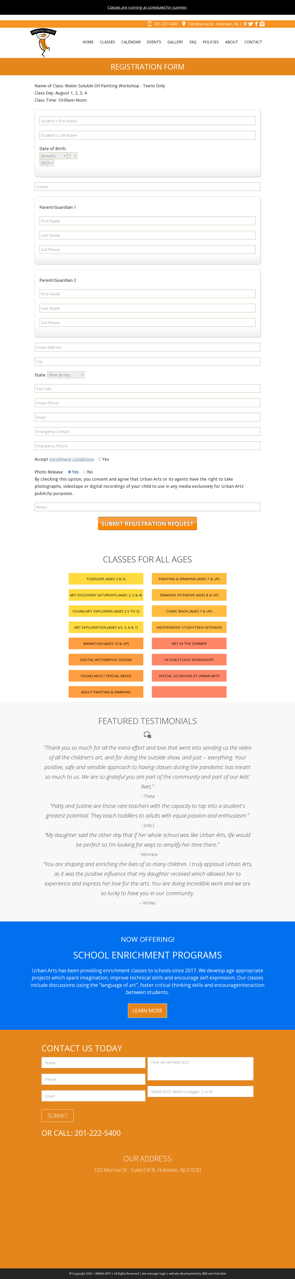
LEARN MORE (147, 1010)
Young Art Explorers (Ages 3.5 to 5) (105, 611)
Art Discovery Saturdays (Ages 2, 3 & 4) (106, 595)
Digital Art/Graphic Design (106, 659)
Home (88, 42)
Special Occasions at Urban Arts (189, 675)
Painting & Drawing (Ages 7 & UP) (189, 578)
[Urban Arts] (43, 43)
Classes (107, 42)
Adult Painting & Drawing (106, 692)
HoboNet (220, 1274)
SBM (204, 1274)
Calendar (131, 42)
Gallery (175, 42)
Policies (211, 42)
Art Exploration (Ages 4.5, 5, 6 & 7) (106, 627)
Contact (253, 42)
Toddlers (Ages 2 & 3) (106, 578)
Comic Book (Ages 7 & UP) (189, 611)
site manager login (154, 1274)
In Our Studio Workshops (189, 659)
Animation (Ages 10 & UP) (106, 643)
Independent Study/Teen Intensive (189, 627)
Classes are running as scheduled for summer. (147, 7)
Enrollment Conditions (71, 459)
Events (154, 42)
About (231, 42)
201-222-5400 (165, 23)
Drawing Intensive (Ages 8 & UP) (189, 595)
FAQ (192, 42)
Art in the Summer (189, 643)
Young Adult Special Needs (105, 675)
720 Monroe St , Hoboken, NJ (213, 24)
